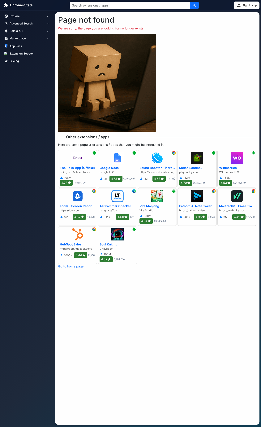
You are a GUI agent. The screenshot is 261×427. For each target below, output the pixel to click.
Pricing (14, 61)
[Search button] (194, 5)
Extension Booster (22, 53)
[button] (246, 5)
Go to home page (70, 266)
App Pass (16, 46)
